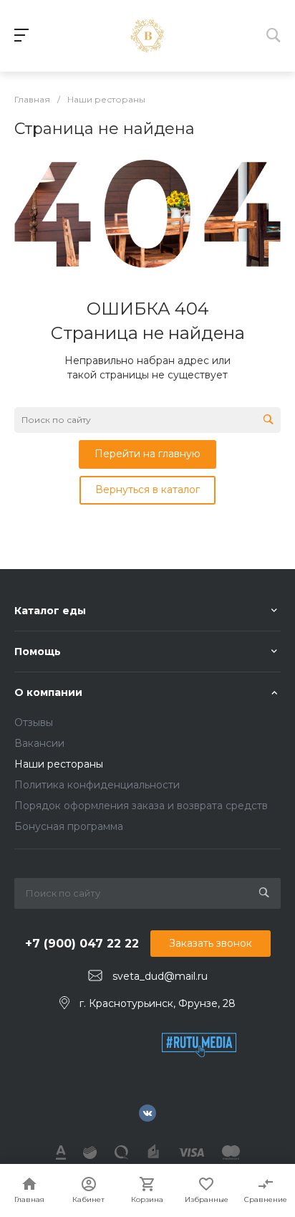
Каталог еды (50, 610)
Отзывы (33, 722)
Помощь (37, 651)
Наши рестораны (58, 764)
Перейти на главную (147, 453)
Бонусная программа (68, 826)
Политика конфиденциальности (97, 784)
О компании (48, 692)
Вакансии (39, 743)
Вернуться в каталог (147, 489)
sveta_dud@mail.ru (160, 976)
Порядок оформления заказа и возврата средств (141, 805)
